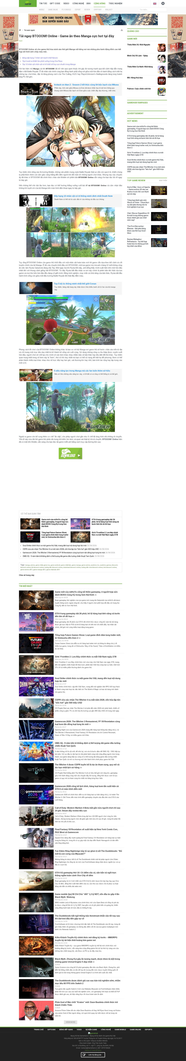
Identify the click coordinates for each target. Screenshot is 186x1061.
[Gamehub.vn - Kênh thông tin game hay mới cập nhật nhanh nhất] (28, 3)
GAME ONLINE (53, 10)
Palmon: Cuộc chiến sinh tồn (139, 89)
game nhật (39, 565)
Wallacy (108, 10)
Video (66, 3)
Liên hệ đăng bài (94, 1055)
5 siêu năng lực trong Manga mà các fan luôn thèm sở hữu (82, 371)
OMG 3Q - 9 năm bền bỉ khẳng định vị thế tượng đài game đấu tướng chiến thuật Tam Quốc (58, 556)
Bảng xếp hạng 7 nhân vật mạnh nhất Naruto (40, 58)
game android (55, 565)
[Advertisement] (71, 489)
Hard (20, 41)
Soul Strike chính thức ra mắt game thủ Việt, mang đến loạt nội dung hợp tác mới (54, 546)
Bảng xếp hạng (66, 1030)
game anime (85, 565)
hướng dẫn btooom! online (54, 567)
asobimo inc (95, 565)
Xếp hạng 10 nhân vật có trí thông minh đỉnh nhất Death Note (83, 196)
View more (70, 1022)
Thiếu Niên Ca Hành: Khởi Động (140, 67)
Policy (99, 1050)
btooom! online (25, 567)
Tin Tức (43, 3)
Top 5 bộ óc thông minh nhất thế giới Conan (75, 284)
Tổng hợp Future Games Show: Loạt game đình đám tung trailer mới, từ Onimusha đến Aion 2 (55, 535)
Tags (22, 565)
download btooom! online (72, 567)
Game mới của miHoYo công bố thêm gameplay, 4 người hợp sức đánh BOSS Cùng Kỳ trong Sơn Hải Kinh (55, 522)
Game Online (135, 1030)
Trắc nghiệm (115, 3)
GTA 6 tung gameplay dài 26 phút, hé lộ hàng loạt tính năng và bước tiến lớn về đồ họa (105, 521)
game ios (47, 565)
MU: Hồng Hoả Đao (135, 78)
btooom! (115, 565)
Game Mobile (120, 1030)
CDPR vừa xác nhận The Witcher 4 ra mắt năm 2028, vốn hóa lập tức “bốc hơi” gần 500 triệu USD (61, 549)
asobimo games (105, 565)
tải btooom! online (38, 567)
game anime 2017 (26, 569)
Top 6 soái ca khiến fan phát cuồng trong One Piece (42, 61)
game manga (76, 565)
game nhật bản (66, 565)
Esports (148, 1030)
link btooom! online (110, 567)
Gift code (55, 3)
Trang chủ (39, 1030)
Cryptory (97, 10)
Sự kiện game (91, 1030)
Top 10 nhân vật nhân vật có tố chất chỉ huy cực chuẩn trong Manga (49, 64)
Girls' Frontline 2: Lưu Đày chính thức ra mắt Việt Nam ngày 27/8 (105, 534)
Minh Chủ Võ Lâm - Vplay (137, 56)
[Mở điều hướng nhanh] (122, 29)
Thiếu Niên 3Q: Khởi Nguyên (138, 45)
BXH (88, 3)
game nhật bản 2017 (53, 569)
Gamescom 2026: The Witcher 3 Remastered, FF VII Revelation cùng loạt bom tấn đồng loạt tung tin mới (64, 553)
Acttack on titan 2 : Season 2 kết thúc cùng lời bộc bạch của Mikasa (86, 85)
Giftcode (51, 1030)
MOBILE (41, 10)
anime (32, 565)
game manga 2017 (39, 569)
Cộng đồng (99, 3)
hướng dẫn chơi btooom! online (92, 567)
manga (27, 565)
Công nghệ (78, 3)
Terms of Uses (90, 1050)
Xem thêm (163, 180)
